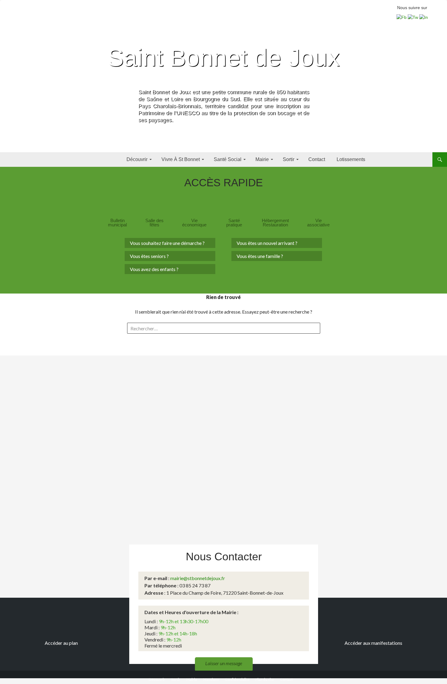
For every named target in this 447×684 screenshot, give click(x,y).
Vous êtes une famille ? (260, 256)
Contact (316, 159)
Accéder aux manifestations (373, 643)
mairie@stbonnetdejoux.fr (197, 578)
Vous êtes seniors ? (149, 256)
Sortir (288, 159)
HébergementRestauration (275, 222)
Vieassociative (318, 222)
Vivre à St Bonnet (180, 159)
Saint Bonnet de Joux (223, 57)
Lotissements (351, 159)
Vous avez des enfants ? (154, 269)
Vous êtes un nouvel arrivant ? (267, 243)
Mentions (211, 679)
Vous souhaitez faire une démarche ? (167, 243)
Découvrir (136, 159)
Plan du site (264, 679)
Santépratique (234, 222)
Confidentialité (237, 679)
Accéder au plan (61, 643)
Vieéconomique (194, 222)
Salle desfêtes (154, 222)
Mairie (262, 159)
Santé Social (227, 159)
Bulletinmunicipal (117, 222)
